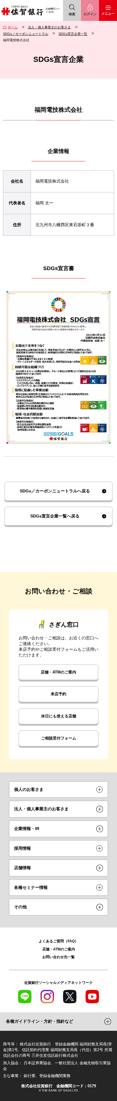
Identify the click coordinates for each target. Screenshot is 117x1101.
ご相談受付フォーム (58, 738)
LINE (25, 996)
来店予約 (58, 694)
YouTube (92, 996)
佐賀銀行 (22, 10)
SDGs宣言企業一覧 (72, 34)
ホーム (13, 27)
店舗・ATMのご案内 (58, 672)
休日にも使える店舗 (58, 716)
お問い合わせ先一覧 (58, 957)
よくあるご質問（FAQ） (58, 941)
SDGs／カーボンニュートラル (25, 34)
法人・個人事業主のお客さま (49, 27)
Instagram (47, 996)
